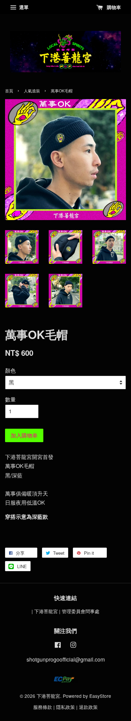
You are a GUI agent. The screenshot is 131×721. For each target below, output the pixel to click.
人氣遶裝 (32, 90)
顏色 (10, 370)
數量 (10, 399)
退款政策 (88, 707)
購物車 (113, 7)
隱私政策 (65, 707)
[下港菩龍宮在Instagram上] (73, 645)
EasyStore (100, 695)
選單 (23, 7)
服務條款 (42, 707)
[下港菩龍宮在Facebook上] (57, 645)
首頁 (9, 90)
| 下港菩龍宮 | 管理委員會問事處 (65, 611)
